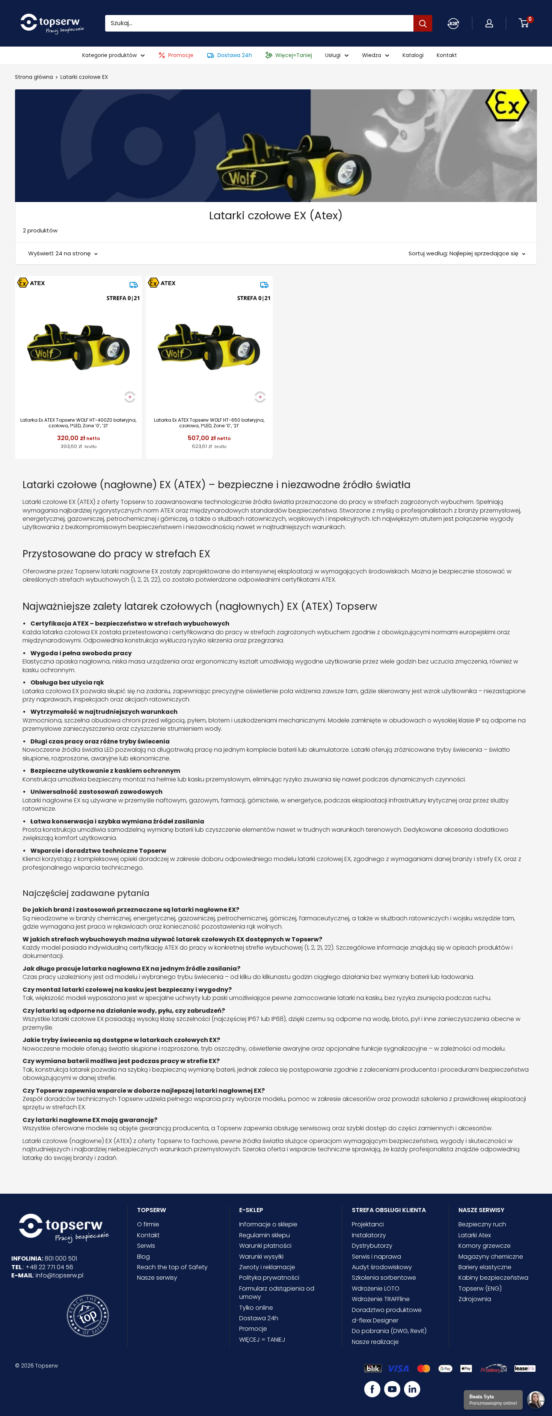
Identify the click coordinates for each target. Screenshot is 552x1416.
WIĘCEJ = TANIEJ (262, 1339)
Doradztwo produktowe (387, 1310)
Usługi (333, 55)
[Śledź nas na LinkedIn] (412, 1389)
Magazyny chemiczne (490, 1256)
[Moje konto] (453, 23)
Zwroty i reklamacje (267, 1267)
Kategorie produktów (109, 55)
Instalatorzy (369, 1235)
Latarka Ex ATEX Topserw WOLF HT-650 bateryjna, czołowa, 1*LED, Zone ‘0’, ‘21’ (209, 423)
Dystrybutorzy (372, 1245)
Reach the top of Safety (172, 1267)
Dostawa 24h (234, 55)
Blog (143, 1256)
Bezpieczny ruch (482, 1224)
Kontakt (447, 55)
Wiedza (371, 55)
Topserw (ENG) (480, 1288)
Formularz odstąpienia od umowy (276, 1292)
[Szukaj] (422, 23)
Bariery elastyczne (484, 1267)
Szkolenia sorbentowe (384, 1277)
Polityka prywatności (269, 1277)
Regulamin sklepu (264, 1235)
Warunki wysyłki (261, 1256)
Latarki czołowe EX (84, 77)
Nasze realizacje (375, 1342)
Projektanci (368, 1224)
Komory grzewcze (484, 1245)
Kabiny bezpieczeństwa (493, 1277)
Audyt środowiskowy (382, 1267)
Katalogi (413, 55)
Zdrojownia (474, 1299)
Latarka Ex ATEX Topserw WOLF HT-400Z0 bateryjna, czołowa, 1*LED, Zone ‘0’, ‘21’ (78, 423)
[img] (133, 284)
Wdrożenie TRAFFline (381, 1299)
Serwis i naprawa (376, 1256)
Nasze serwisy (157, 1277)
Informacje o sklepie (268, 1224)
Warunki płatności (265, 1245)
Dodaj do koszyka (78, 444)
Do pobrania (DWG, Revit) (389, 1331)
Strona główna (34, 77)
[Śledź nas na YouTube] (392, 1389)
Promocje (180, 55)
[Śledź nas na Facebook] (372, 1389)
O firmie (148, 1224)
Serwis (146, 1245)
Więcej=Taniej (293, 55)
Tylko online (256, 1307)
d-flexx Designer (375, 1320)
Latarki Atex (474, 1235)
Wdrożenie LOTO (376, 1288)
